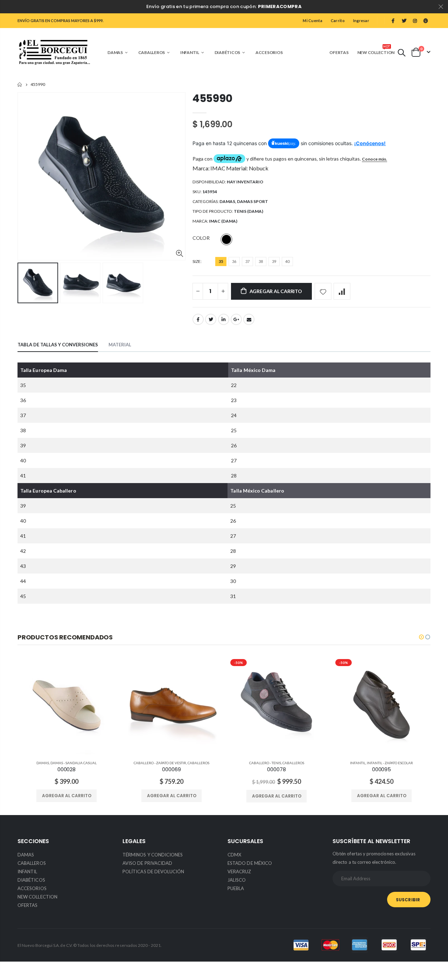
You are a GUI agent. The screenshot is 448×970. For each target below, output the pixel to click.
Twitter (210, 319)
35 (221, 261)
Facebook (198, 319)
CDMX (234, 854)
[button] (421, 637)
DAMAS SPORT (252, 201)
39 (274, 261)
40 (287, 261)
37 (247, 261)
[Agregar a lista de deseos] (323, 291)
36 (234, 261)
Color (201, 238)
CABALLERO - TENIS (265, 763)
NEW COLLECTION (37, 897)
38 (261, 261)
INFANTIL (357, 763)
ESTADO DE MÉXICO (249, 863)
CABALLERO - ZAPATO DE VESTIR (160, 763)
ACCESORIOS (32, 888)
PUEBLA (235, 888)
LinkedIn (223, 319)
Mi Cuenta (312, 20)
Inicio (20, 84)
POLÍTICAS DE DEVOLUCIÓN (153, 871)
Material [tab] (119, 344)
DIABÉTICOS (31, 880)
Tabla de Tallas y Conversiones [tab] (58, 344)
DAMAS (227, 201)
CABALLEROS (198, 763)
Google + (236, 319)
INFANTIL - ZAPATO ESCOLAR (390, 763)
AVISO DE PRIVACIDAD (147, 863)
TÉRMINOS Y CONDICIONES (152, 854)
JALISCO (236, 880)
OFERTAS (27, 905)
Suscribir (408, 900)
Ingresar (361, 20)
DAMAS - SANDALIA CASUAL (73, 763)
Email (248, 319)
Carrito (338, 20)
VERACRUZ (239, 871)
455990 (212, 98)
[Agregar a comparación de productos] (342, 291)
